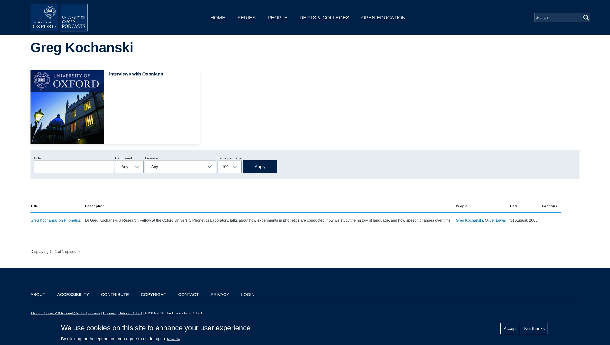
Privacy (220, 294)
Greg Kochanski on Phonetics (55, 220)
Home (217, 17)
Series (246, 17)
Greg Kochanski (469, 220)
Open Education (383, 17)
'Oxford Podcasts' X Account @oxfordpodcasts (65, 313)
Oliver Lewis (495, 220)
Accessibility (73, 294)
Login (247, 294)
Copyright (153, 294)
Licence (151, 158)
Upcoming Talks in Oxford (122, 313)
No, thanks (534, 328)
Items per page (230, 158)
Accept (510, 328)
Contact (188, 294)
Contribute (115, 294)
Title (37, 158)
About (37, 294)
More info (173, 339)
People (278, 17)
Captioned (123, 158)
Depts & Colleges (324, 17)
